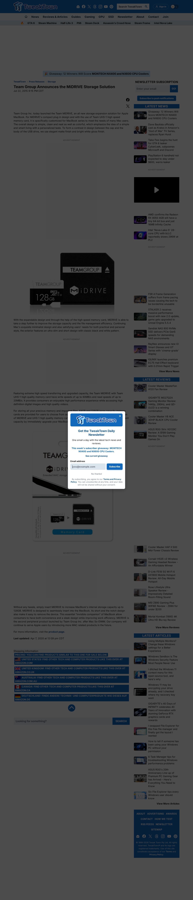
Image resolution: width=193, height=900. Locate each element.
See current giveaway (96, 456)
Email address (77, 461)
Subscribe (114, 466)
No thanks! (96, 474)
